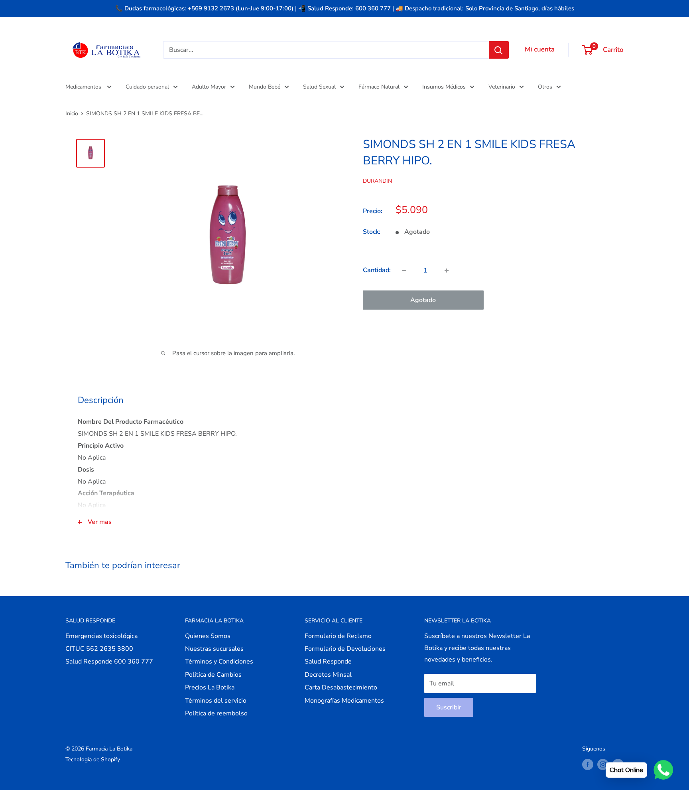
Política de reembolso (216, 713)
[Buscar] (499, 50)
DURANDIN (377, 181)
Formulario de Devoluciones (345, 648)
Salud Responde (328, 661)
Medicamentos (84, 87)
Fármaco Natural (379, 87)
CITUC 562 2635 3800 (99, 648)
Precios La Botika (209, 687)
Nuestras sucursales (214, 648)
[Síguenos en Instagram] (602, 764)
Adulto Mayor (209, 87)
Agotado (423, 300)
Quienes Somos (207, 636)
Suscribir (448, 707)
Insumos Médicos (444, 87)
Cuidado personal (147, 87)
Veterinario (501, 87)
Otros (545, 87)
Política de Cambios (213, 674)
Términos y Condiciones (219, 661)
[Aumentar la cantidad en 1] (446, 270)
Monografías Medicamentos (344, 700)
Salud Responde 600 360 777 (109, 661)
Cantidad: (377, 270)
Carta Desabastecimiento (341, 687)
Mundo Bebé (264, 87)
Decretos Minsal (328, 674)
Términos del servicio (215, 700)
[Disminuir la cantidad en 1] (404, 270)
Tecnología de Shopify (92, 759)
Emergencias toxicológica (101, 636)
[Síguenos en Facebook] (587, 764)
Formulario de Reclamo (338, 636)
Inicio (71, 113)
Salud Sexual (319, 87)
